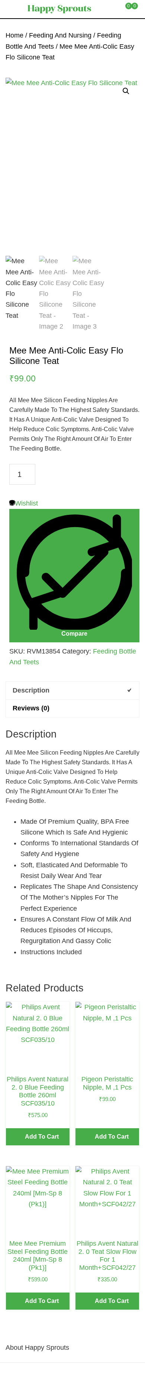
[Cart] (101, 1371)
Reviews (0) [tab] (31, 708)
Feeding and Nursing (60, 35)
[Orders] (43, 1371)
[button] (126, 91)
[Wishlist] (72, 1371)
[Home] (14, 1371)
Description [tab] (31, 690)
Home (14, 35)
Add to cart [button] (42, 1136)
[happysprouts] (59, 9)
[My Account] (130, 1371)
